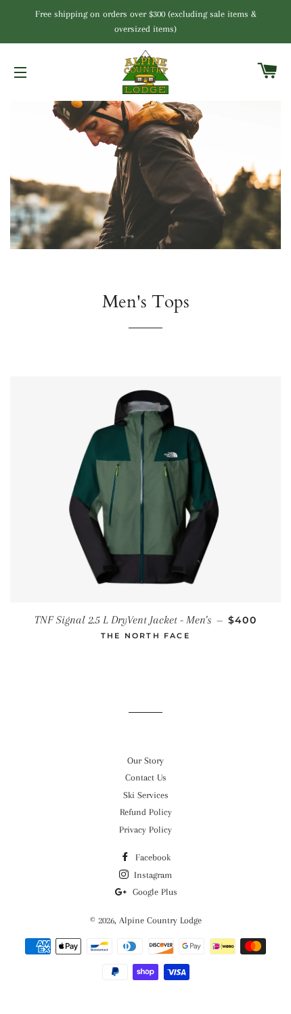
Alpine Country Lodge (160, 920)
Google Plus (153, 892)
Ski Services (146, 795)
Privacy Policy (145, 829)
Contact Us (145, 777)
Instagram (151, 875)
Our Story (145, 760)
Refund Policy (146, 812)
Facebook (152, 857)
